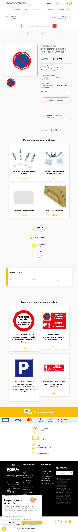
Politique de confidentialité (27, 528)
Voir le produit (23, 160)
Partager (51, 130)
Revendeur (50, 10)
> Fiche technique (46, 476)
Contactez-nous (63, 10)
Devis (26, 10)
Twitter (66, 521)
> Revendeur (44, 469)
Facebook (61, 521)
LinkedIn (70, 521)
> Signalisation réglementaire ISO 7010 (29, 471)
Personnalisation (37, 10)
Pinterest (61, 130)
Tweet (56, 130)
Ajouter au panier (56, 100)
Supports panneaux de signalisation (54, 116)
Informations (15, 10)
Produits (14, 17)
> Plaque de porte (29, 485)
